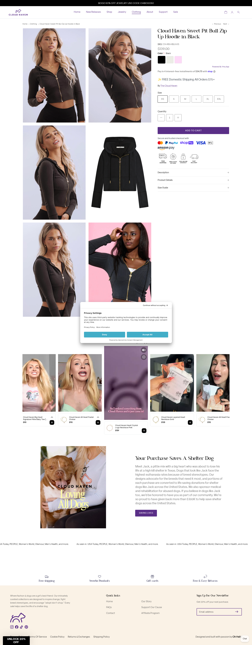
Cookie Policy (57, 637)
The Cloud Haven (168, 86)
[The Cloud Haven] (18, 12)
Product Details (165, 180)
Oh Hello (237, 637)
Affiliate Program (150, 613)
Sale (175, 12)
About (150, 12)
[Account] (232, 12)
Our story (146, 601)
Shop (109, 12)
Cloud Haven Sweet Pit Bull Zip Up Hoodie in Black (60, 24)
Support (163, 12)
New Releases (93, 12)
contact (110, 613)
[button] (16, 640)
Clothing (136, 12)
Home (77, 12)
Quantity (162, 111)
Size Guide (163, 188)
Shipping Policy (101, 637)
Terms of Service (37, 637)
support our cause (151, 607)
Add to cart (193, 131)
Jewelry (122, 12)
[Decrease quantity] (161, 117)
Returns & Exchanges (79, 637)
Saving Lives (146, 513)
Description (163, 172)
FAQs (109, 607)
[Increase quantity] (178, 117)
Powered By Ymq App (220, 67)
